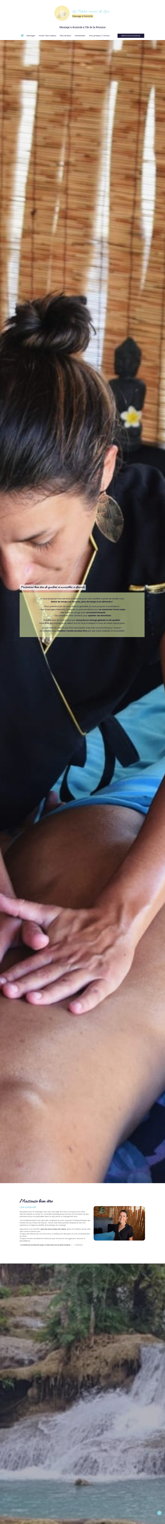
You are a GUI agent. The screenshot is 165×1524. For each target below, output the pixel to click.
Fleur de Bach (65, 35)
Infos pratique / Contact (99, 35)
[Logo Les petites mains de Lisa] (82, 13)
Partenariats (80, 35)
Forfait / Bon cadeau (47, 35)
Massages (31, 35)
